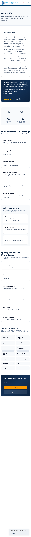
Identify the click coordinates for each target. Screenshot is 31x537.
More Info (12, 533)
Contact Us (15, 387)
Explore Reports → (15, 392)
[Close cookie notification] (28, 530)
